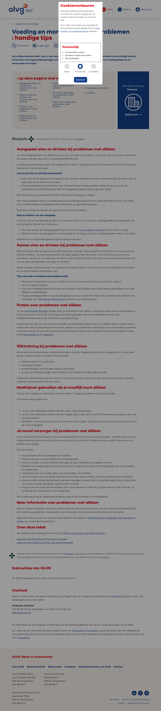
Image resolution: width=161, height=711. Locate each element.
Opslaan (80, 79)
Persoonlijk (80, 71)
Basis (67, 71)
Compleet (93, 71)
